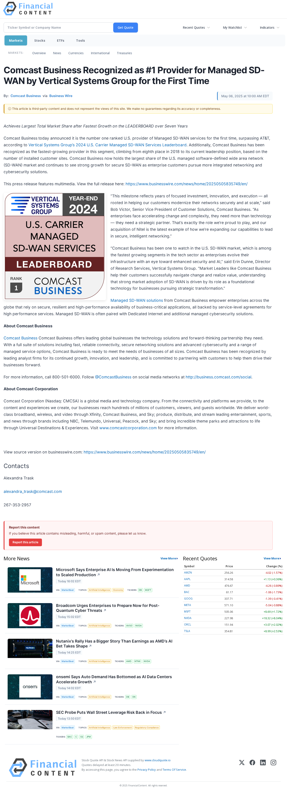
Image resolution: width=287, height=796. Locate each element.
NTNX (137, 661)
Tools (80, 40)
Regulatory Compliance (147, 727)
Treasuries (124, 53)
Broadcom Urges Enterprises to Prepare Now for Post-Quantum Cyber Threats (107, 608)
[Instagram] (273, 767)
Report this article (25, 542)
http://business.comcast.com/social (218, 377)
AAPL (187, 579)
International (100, 53)
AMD (128, 661)
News (57, 53)
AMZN (188, 572)
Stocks (39, 40)
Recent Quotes (194, 27)
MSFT (148, 590)
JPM (88, 737)
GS (81, 737)
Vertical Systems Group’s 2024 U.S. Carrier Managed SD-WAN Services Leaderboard (107, 144)
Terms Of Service (174, 770)
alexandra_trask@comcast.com (33, 491)
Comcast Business (20, 338)
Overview (39, 53)
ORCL (187, 624)
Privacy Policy (146, 770)
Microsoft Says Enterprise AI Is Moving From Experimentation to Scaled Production (115, 572)
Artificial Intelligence (99, 590)
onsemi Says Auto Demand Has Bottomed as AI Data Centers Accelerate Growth (114, 679)
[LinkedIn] (262, 767)
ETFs (60, 40)
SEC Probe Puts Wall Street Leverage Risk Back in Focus (111, 712)
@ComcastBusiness (113, 377)
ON (133, 697)
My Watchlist (232, 27)
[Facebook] (252, 767)
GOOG (188, 598)
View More (168, 558)
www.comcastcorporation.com (128, 427)
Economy (118, 590)
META (187, 605)
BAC (69, 737)
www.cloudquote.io (158, 760)
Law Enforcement (122, 727)
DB (140, 590)
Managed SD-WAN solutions (137, 300)
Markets (16, 40)
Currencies (76, 53)
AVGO (129, 625)
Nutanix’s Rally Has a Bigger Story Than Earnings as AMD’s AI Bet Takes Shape (114, 644)
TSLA (187, 631)
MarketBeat (68, 590)
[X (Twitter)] (241, 767)
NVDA (138, 625)
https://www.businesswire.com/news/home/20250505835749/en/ (187, 183)
